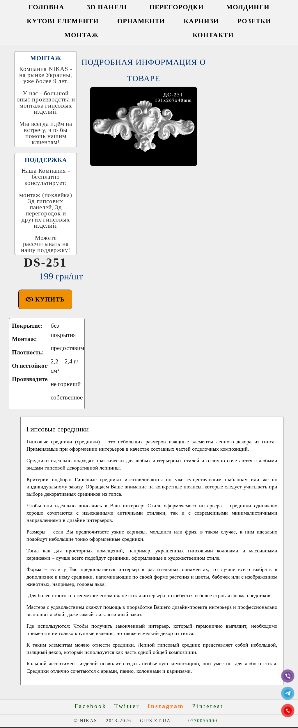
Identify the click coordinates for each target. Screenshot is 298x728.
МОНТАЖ (81, 35)
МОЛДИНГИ (247, 7)
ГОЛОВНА (46, 7)
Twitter (129, 706)
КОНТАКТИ (213, 35)
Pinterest (208, 706)
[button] (45, 299)
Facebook (93, 706)
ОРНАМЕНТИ (141, 21)
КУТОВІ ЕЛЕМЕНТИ (63, 21)
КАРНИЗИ (201, 21)
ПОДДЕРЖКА (46, 159)
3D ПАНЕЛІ (107, 7)
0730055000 (202, 720)
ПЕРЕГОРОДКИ (176, 7)
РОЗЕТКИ (254, 21)
